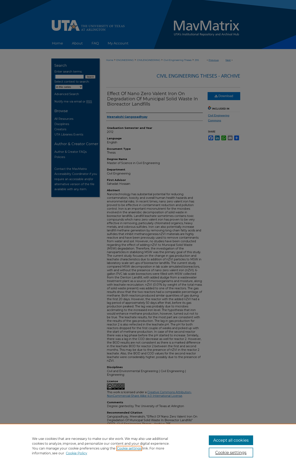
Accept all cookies (231, 440)
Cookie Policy (76, 453)
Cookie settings (129, 448)
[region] (148, 446)
